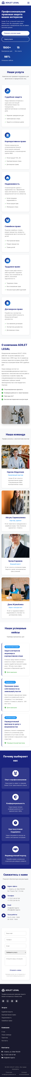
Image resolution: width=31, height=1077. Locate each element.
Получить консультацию (12, 33)
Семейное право (7, 1020)
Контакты (5, 1040)
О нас (3, 1032)
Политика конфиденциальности (9, 1073)
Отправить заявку (15, 970)
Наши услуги (8, 39)
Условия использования (24, 1073)
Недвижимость (7, 1017)
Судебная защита (7, 1012)
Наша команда (6, 1035)
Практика (5, 1037)
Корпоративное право (9, 1015)
